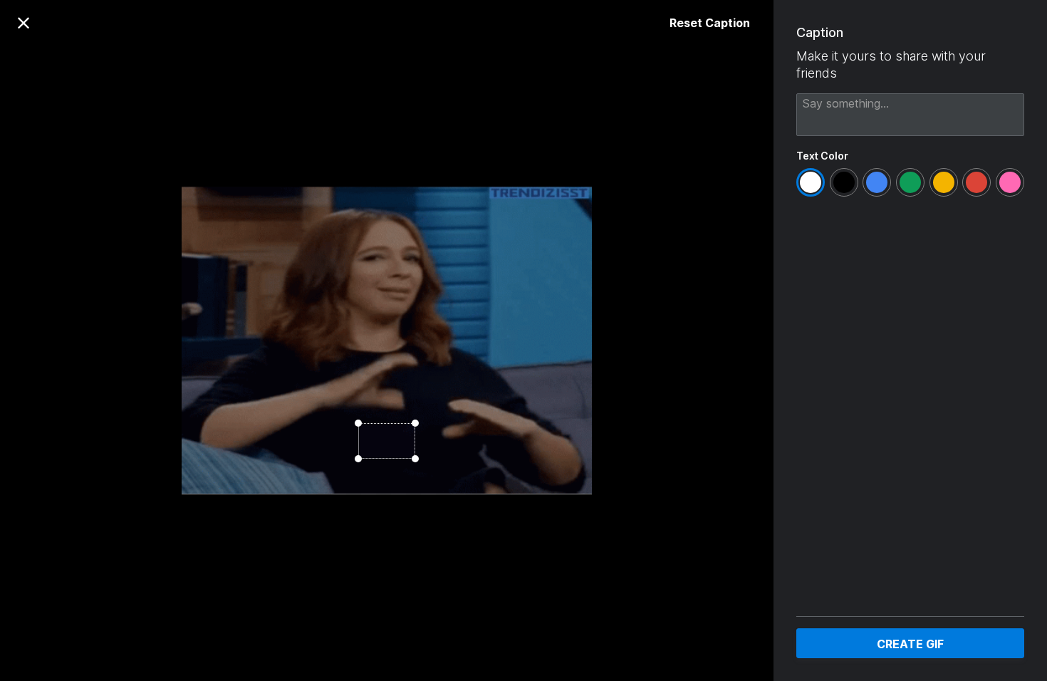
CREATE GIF (910, 644)
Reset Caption (710, 23)
